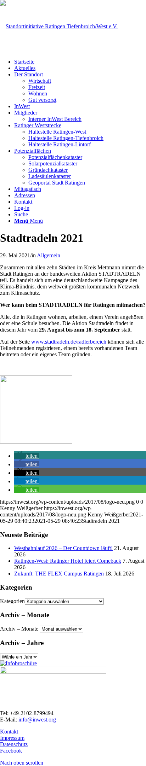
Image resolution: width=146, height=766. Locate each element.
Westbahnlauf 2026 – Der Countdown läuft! (63, 548)
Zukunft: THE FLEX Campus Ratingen (59, 574)
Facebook (11, 751)
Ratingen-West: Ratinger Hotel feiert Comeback (67, 561)
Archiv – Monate (19, 629)
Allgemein (48, 255)
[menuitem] (80, 62)
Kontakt (9, 732)
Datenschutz (14, 744)
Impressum (12, 738)
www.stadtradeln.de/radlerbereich (68, 342)
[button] (26, 456)
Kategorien (12, 601)
